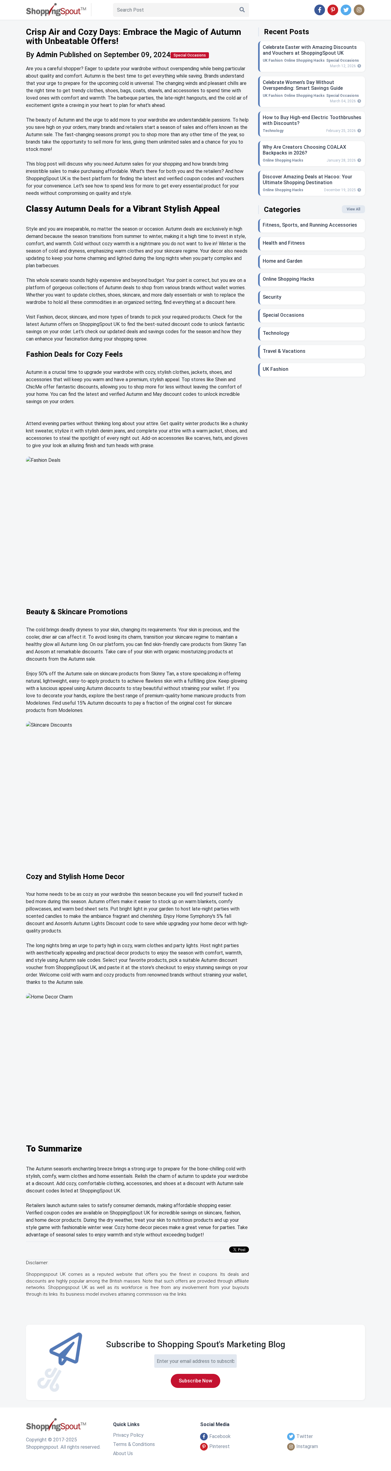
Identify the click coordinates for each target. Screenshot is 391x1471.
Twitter (304, 1436)
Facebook (220, 1436)
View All (353, 209)
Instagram (307, 1446)
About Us (123, 1453)
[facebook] (320, 10)
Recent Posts (286, 31)
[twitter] (346, 10)
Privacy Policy (128, 1435)
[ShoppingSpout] (56, 1427)
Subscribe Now (195, 1381)
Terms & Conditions (134, 1444)
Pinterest (219, 1446)
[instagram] (359, 10)
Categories (282, 209)
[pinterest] (333, 10)
